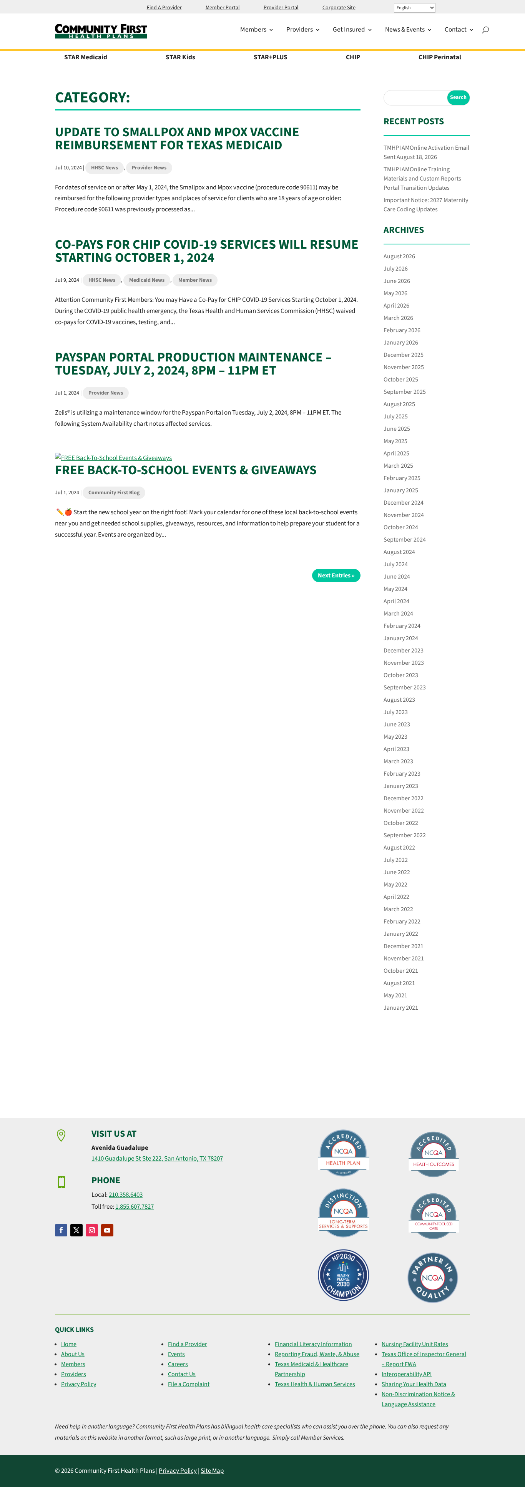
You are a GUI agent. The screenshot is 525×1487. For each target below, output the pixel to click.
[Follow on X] (76, 1230)
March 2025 (398, 466)
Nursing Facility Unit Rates (415, 1344)
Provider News (149, 168)
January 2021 (401, 1008)
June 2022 (397, 872)
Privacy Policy (78, 1384)
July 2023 (396, 712)
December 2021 (404, 946)
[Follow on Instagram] (92, 1230)
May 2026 (395, 293)
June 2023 (397, 724)
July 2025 (396, 416)
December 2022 (404, 798)
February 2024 (402, 626)
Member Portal (223, 8)
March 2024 (398, 613)
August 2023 (399, 700)
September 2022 (405, 835)
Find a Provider (187, 1344)
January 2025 (401, 490)
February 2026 (402, 330)
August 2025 (399, 404)
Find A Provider (164, 8)
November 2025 (404, 367)
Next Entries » (336, 575)
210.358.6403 (126, 1194)
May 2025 (395, 441)
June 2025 (397, 429)
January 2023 (401, 786)
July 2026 (396, 268)
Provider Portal (281, 8)
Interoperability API (407, 1374)
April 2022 (396, 897)
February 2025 (402, 478)
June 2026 (397, 281)
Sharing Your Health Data (414, 1384)
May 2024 (395, 589)
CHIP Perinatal (440, 58)
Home (68, 1344)
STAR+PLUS (270, 58)
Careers (178, 1364)
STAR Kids (180, 58)
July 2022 (396, 860)
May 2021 (395, 995)
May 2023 (395, 737)
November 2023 (404, 663)
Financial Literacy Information (313, 1344)
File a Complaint (188, 1384)
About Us (73, 1354)
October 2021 (401, 971)
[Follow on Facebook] (61, 1230)
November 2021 (404, 958)
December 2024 (404, 502)
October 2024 (401, 527)
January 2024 (401, 638)
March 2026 (398, 318)
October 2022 (401, 823)
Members (253, 30)
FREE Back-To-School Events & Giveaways (186, 470)
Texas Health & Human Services (315, 1384)
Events (176, 1354)
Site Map (212, 1470)
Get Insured (349, 30)
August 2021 (399, 983)
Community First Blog (114, 493)
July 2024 (396, 564)
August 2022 (399, 847)
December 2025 (404, 355)
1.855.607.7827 (134, 1206)
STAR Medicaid (85, 58)
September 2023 (405, 687)
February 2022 (402, 921)
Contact (456, 30)
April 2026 (396, 305)
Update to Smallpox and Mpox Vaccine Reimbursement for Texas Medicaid (177, 139)
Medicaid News (146, 280)
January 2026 (401, 342)
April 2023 (396, 749)
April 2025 (396, 453)
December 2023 (404, 650)
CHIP (353, 58)
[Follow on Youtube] (107, 1230)
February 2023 (402, 773)
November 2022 (404, 810)
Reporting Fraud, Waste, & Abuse (317, 1354)
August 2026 (399, 256)
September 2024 (405, 539)
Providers (299, 30)
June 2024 (397, 576)
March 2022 (398, 909)
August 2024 (399, 552)
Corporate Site (339, 8)
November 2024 (404, 515)
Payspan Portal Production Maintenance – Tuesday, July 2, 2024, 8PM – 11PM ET (193, 364)
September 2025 (405, 392)
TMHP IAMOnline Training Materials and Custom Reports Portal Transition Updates (422, 178)
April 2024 (396, 601)
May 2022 (395, 884)
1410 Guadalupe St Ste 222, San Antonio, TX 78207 (157, 1158)
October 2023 (401, 675)
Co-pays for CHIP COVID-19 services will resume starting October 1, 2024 (207, 251)
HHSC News (104, 168)
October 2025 (401, 379)
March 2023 (398, 761)
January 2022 (401, 934)
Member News (195, 280)
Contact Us (182, 1374)
